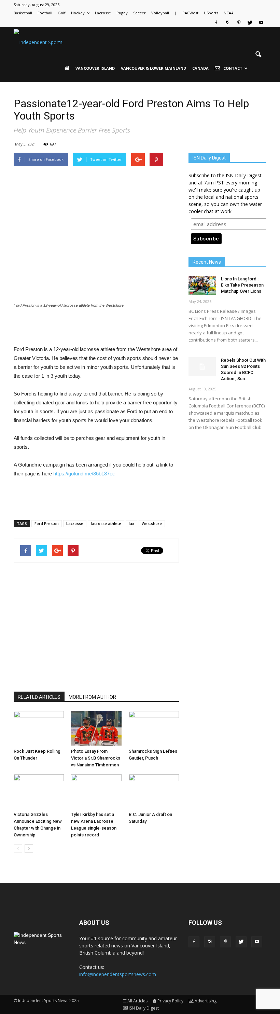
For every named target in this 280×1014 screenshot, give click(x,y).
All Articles (137, 1001)
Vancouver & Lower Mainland (153, 68)
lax (131, 523)
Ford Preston (46, 523)
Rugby (122, 12)
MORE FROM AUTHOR (92, 697)
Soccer (139, 12)
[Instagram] (227, 22)
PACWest (190, 12)
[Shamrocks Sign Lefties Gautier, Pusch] (154, 728)
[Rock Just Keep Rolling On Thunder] (39, 728)
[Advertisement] (96, 327)
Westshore (152, 523)
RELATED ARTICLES (39, 697)
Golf (62, 12)
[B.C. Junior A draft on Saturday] (154, 791)
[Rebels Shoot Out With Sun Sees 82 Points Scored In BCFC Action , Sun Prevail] (202, 366)
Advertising (205, 1001)
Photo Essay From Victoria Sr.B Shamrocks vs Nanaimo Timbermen (95, 758)
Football (45, 12)
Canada (200, 68)
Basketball (23, 12)
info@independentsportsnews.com (117, 974)
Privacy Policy (170, 1001)
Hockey (78, 12)
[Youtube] (261, 22)
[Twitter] (250, 22)
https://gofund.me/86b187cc (84, 473)
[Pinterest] (239, 22)
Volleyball (160, 12)
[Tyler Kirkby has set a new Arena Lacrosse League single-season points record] (96, 791)
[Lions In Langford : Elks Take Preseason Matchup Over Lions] (202, 285)
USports (211, 12)
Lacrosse (103, 12)
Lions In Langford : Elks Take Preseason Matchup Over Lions (242, 285)
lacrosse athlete (106, 523)
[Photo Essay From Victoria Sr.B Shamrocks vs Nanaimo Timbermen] (96, 728)
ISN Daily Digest (144, 1008)
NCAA (229, 12)
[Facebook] (216, 22)
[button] (258, 54)
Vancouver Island (95, 68)
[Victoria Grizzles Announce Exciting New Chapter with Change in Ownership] (39, 791)
